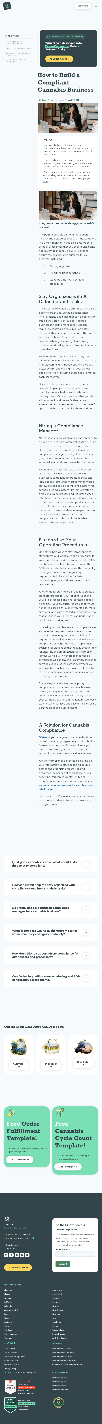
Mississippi (57, 1294)
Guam (6, 1314)
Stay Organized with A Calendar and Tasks (15, 43)
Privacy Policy (10, 1368)
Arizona (7, 1298)
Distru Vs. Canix (59, 1386)
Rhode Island (58, 1330)
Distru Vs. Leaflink (60, 1378)
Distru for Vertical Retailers (64, 1360)
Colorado (8, 1306)
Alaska (7, 1294)
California (8, 1302)
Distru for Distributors (62, 1356)
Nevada (55, 1306)
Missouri (56, 1298)
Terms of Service (11, 1364)
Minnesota (57, 1290)
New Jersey (57, 1310)
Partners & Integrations (14, 1356)
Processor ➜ (51, 1065)
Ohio (54, 1318)
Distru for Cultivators (61, 1348)
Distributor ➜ (83, 1063)
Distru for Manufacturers (63, 1352)
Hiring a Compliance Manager (19, 48)
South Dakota (58, 1334)
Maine (6, 1326)
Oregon (55, 1326)
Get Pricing (83, 6)
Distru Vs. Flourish (60, 1390)
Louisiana (8, 1322)
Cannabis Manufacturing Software (67, 1364)
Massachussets (11, 1334)
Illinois (6, 1318)
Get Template (19, 1159)
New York (56, 1314)
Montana (56, 1302)
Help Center (9, 1348)
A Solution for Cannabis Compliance (16, 60)
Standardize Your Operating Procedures (18, 54)
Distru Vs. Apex (59, 1382)
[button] (96, 6)
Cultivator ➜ (18, 1065)
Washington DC (11, 1310)
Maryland (8, 1330)
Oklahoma (56, 1322)
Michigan (8, 1338)
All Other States (59, 1338)
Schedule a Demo (18, 1267)
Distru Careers (10, 1352)
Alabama (8, 1290)
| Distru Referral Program (20, 1372)
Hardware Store (11, 1360)
